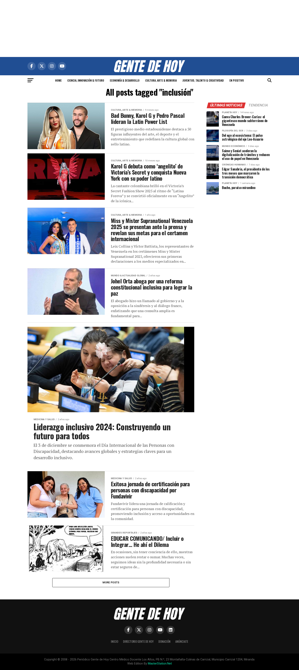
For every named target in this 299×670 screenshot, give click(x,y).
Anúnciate (181, 641)
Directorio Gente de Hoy (138, 641)
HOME (58, 80)
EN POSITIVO (236, 80)
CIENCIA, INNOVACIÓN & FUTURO (85, 80)
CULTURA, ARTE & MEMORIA (161, 80)
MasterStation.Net (160, 663)
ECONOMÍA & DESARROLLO (125, 80)
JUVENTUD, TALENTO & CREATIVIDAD (203, 80)
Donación (164, 641)
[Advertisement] (149, 28)
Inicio (114, 641)
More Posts (111, 582)
